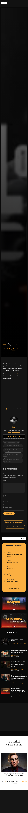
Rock (18, 655)
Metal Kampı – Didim (12, 581)
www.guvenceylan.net (14, 432)
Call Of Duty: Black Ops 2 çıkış (13, 445)
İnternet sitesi (7, 507)
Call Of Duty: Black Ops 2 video (11, 455)
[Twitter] (8, 436)
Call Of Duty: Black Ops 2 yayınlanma (11, 460)
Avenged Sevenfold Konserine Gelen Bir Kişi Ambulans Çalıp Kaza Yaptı (18, 690)
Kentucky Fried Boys (13, 562)
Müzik (15, 643)
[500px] (15, 436)
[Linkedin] (17, 436)
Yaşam (22, 669)
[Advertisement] (14, 717)
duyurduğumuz (16, 374)
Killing (9, 575)
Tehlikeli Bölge (20, 643)
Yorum (5, 480)
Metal (12, 695)
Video (19, 344)
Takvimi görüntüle (14, 588)
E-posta (6, 501)
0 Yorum (14, 783)
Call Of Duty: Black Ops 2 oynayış (11, 450)
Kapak (10, 344)
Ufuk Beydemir (11, 568)
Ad (4, 495)
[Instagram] (10, 436)
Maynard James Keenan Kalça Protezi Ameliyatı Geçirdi (14, 774)
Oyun (14, 344)
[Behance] (13, 436)
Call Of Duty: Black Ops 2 (11, 442)
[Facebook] (19, 436)
